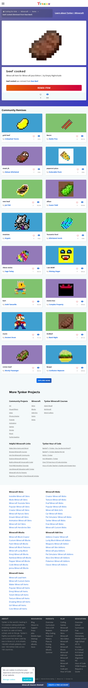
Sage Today (9, 271)
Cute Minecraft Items (18, 609)
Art (10, 406)
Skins (33, 406)
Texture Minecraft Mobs (56, 499)
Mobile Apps (36, 636)
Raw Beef (34, 81)
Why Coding (50, 633)
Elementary (79, 636)
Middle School (80, 639)
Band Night (53, 337)
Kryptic (8, 238)
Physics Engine (14, 416)
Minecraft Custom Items (19, 581)
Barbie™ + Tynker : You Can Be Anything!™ (57, 448)
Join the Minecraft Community (19, 455)
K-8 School (79, 652)
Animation (12, 423)
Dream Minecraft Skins (19, 517)
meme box (51, 301)
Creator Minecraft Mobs (56, 496)
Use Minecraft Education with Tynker (21, 469)
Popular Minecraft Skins (19, 506)
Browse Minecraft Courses (18, 452)
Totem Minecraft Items (19, 595)
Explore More (44, 380)
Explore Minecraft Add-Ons (18, 459)
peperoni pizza (52, 168)
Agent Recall (48, 406)
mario (5, 334)
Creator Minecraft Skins (19, 510)
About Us (34, 625)
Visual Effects (13, 409)
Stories (11, 430)
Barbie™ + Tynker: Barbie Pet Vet (54, 452)
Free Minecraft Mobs (54, 524)
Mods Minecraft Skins (18, 499)
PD (76, 660)
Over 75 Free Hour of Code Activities (55, 462)
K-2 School (79, 649)
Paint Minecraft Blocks (18, 544)
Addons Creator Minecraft (57, 537)
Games (11, 427)
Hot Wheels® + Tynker (50, 459)
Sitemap (34, 639)
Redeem (49, 630)
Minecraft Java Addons (55, 551)
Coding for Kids (11, 11)
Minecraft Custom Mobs (56, 527)
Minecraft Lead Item (17, 577)
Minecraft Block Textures (19, 547)
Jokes (11, 413)
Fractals (11, 420)
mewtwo (6, 234)
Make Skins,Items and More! (18, 448)
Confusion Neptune (56, 370)
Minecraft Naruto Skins (19, 513)
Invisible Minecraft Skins (19, 496)
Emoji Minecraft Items (18, 591)
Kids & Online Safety (47, 679)
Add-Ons (34, 413)
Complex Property (56, 304)
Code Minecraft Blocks (18, 564)
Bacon (49, 135)
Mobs (33, 420)
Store (33, 647)
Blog (33, 622)
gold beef (6, 135)
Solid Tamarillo (11, 304)
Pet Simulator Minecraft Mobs (59, 517)
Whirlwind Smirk (55, 238)
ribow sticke (7, 267)
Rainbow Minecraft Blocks (20, 557)
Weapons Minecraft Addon (57, 544)
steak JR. (6, 168)
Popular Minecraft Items (19, 588)
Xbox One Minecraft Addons (58, 557)
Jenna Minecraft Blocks (19, 568)
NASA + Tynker (47, 455)
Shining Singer (54, 271)
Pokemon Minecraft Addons (58, 561)
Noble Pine (53, 139)
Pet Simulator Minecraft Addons (59, 554)
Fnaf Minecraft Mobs (54, 503)
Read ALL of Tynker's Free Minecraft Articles (24, 476)
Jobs (32, 633)
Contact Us (69, 679)
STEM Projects (80, 666)
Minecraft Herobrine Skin (20, 527)
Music (11, 433)
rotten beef (7, 367)
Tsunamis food (52, 234)
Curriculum (50, 625)
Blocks (34, 409)
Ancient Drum (10, 337)
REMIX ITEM (44, 87)
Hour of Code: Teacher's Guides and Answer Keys (59, 466)
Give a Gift (50, 628)
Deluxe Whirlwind (12, 172)
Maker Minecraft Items (18, 584)
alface (49, 201)
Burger (49, 367)
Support (34, 628)
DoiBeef (50, 334)
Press (33, 630)
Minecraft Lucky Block (18, 551)
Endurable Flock (55, 172)
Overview (49, 622)
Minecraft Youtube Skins (19, 503)
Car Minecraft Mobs (54, 513)
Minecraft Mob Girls (54, 510)
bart (4, 301)
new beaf (6, 201)
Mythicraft (47, 409)
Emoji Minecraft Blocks (19, 554)
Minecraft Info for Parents (18, 473)
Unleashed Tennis (12, 139)
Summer (49, 652)
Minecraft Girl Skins (17, 524)
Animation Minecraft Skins (20, 520)
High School (79, 641)
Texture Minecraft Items (19, 598)
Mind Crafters (48, 413)
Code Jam (64, 669)
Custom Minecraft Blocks (19, 540)
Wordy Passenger (12, 370)
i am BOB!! (51, 267)
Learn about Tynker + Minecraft (69, 13)
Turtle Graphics (14, 437)
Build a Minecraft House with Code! (21, 462)
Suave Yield (53, 205)
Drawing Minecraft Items (19, 602)
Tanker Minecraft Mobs (56, 520)
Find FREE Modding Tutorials (19, 466)
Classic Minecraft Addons (56, 564)
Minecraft (24, 11)
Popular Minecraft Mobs (56, 506)
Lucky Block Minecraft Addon (58, 540)
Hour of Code (65, 671)
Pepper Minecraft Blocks (19, 561)
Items (34, 11)
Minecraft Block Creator (19, 537)
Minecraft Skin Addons (55, 547)
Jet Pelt (8, 205)
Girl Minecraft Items (17, 605)
